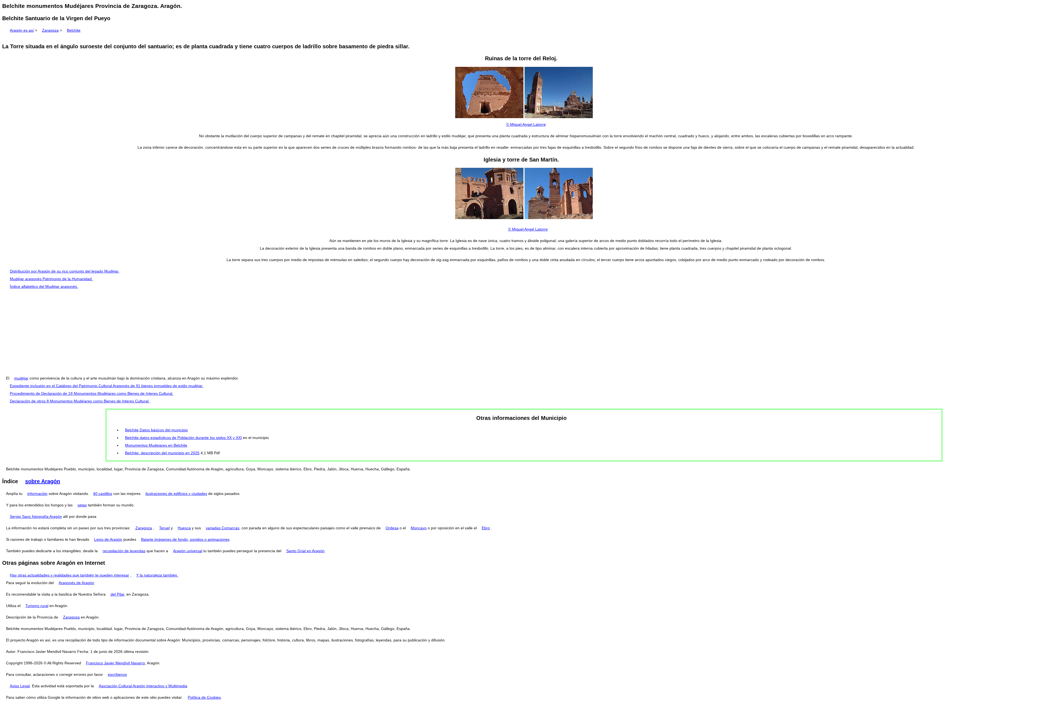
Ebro (486, 528)
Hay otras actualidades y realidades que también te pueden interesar (69, 575)
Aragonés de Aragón (76, 583)
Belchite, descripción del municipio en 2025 (162, 453)
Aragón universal (187, 551)
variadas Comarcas (222, 528)
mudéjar (21, 378)
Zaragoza (50, 30)
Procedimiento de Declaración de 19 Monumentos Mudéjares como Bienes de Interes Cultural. (91, 393)
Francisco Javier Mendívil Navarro (115, 663)
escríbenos (117, 674)
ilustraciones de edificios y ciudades (176, 493)
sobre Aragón (42, 481)
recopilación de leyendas (124, 551)
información (37, 493)
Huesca (184, 528)
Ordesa (392, 528)
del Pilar (117, 594)
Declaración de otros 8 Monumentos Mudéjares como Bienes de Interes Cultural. (80, 401)
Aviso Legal (20, 686)
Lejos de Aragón (108, 539)
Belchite (74, 30)
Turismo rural (36, 606)
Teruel (164, 528)
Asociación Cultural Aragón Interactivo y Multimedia (143, 686)
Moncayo (419, 528)
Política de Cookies (204, 697)
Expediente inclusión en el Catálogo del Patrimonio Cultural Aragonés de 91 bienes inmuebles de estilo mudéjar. (106, 386)
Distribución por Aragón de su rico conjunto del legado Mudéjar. (64, 271)
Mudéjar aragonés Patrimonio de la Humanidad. (51, 279)
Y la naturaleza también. (157, 575)
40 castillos (102, 493)
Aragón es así (22, 30)
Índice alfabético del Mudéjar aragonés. (44, 286)
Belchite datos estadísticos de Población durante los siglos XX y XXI (183, 437)
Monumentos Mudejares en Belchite (156, 445)
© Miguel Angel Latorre (526, 124)
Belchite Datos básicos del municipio (156, 430)
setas (82, 505)
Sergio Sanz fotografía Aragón (36, 516)
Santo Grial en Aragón (305, 551)
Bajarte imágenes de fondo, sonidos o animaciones (185, 539)
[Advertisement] (524, 332)
